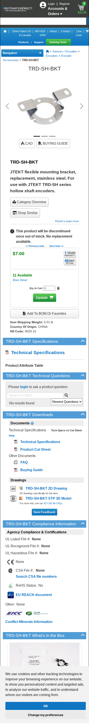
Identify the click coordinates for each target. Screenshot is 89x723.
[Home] (5, 33)
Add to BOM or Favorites (46, 313)
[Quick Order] (87, 33)
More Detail (20, 280)
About (53, 31)
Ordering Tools (58, 42)
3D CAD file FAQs (53, 503)
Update (42, 298)
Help (11, 435)
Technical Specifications (37, 352)
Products (23, 42)
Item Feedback (44, 512)
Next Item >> (56, 246)
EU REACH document (34, 595)
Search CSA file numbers (36, 576)
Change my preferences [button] (45, 715)
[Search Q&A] (66, 394)
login (24, 387)
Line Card (79, 33)
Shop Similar (27, 213)
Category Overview (31, 202)
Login (52, 3)
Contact (65, 31)
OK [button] (45, 706)
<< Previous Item (34, 246)
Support (39, 42)
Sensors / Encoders (64, 51)
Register (64, 3)
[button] (7, 106)
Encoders (52, 55)
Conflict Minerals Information (28, 622)
